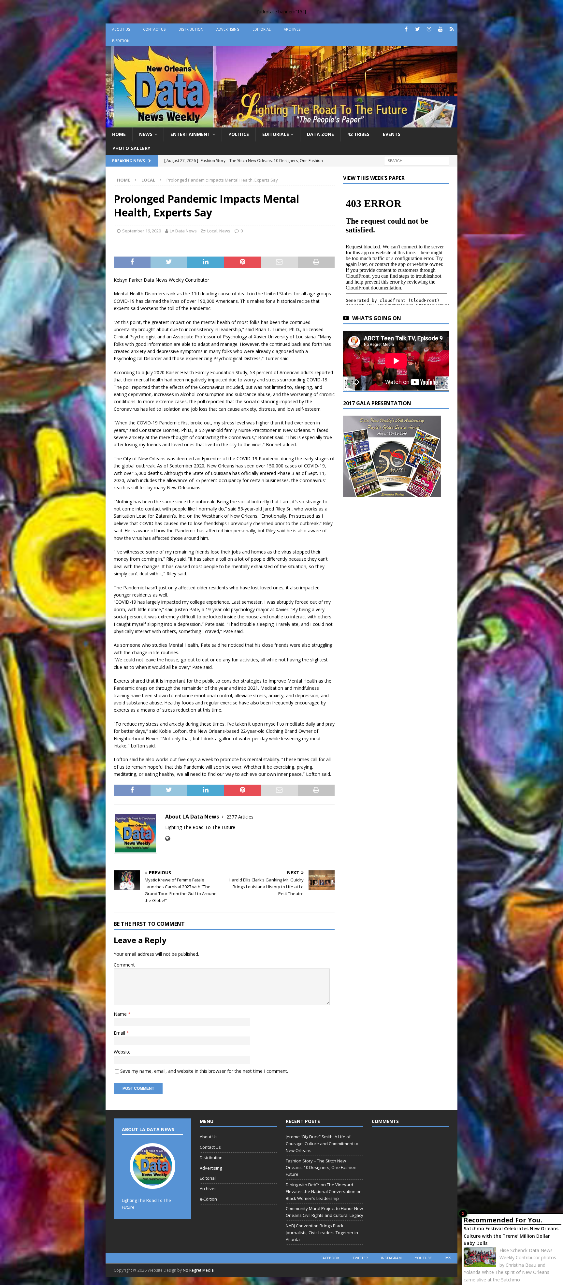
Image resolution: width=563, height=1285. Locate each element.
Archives (292, 29)
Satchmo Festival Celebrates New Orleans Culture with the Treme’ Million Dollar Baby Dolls (511, 1235)
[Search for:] (416, 160)
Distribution (191, 29)
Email (120, 1033)
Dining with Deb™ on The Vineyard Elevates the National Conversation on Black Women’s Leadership (324, 1191)
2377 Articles (239, 817)
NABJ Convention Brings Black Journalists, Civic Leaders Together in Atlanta (322, 1232)
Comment (124, 965)
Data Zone (320, 134)
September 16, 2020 (141, 231)
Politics (238, 134)
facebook (330, 1257)
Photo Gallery (131, 148)
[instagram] (429, 29)
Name (121, 1014)
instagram (391, 1257)
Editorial (262, 29)
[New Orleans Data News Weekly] (281, 124)
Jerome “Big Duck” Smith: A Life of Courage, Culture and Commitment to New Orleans (322, 1143)
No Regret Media (198, 1270)
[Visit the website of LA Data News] (167, 838)
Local (212, 231)
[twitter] (417, 29)
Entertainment (190, 134)
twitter (360, 1257)
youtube (423, 1257)
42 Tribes (358, 134)
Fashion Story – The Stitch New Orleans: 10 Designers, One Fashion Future (321, 1167)
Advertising (227, 29)
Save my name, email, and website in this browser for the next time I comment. (204, 1071)
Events (391, 134)
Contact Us (154, 29)
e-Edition (121, 40)
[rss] (451, 29)
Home (119, 134)
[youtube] (440, 29)
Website (122, 1052)
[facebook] (406, 29)
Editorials (275, 134)
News (145, 134)
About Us (121, 29)
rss (448, 1257)
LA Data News (183, 231)
